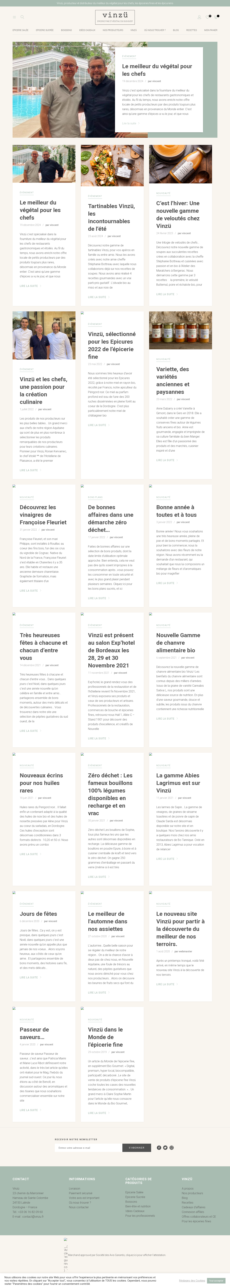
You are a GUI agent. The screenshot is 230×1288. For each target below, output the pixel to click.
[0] (205, 17)
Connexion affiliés (193, 1212)
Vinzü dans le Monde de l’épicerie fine (105, 1037)
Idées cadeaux (87, 30)
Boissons (66, 30)
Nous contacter (79, 1207)
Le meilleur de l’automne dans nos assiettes (107, 921)
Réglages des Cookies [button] (192, 1280)
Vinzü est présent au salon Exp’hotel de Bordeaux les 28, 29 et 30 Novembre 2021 (111, 650)
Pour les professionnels (140, 1215)
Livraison (74, 1188)
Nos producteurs (113, 30)
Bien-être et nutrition (138, 1206)
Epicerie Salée (134, 1192)
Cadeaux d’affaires (193, 1207)
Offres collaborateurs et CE (199, 1216)
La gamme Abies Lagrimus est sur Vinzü (178, 783)
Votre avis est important (84, 1198)
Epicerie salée (20, 30)
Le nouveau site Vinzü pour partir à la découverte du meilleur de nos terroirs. (180, 928)
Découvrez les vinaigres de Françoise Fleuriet (43, 515)
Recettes (191, 30)
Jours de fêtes (38, 913)
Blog (176, 30)
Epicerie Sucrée (45, 30)
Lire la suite (129, 123)
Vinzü (133, 30)
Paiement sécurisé (80, 1193)
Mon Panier (210, 30)
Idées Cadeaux (134, 1211)
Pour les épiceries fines (196, 1221)
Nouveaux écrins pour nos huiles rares (41, 783)
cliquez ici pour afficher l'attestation (145, 1255)
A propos (188, 1188)
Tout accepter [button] (216, 1280)
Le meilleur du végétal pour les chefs (40, 210)
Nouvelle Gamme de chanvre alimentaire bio (178, 643)
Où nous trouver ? (154, 30)
